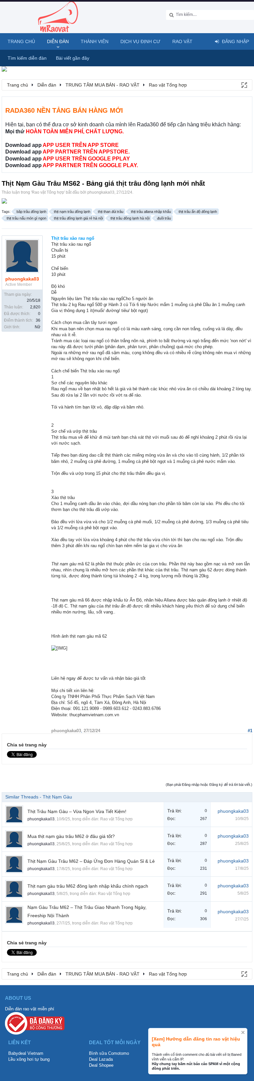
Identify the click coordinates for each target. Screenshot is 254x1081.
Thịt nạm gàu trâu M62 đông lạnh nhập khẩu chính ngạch (87, 886)
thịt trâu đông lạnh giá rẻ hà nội (78, 218)
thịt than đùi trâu (110, 212)
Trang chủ (21, 41)
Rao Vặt (182, 41)
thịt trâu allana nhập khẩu (151, 212)
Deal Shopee (101, 1065)
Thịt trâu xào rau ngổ (72, 238)
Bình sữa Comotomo (109, 1053)
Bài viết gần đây (72, 58)
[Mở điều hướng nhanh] (243, 84)
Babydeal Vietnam (25, 1053)
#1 (250, 730)
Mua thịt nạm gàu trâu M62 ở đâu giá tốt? (71, 836)
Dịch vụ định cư (140, 41)
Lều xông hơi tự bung (29, 1059)
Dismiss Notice (242, 1032)
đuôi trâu (164, 218)
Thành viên (94, 41)
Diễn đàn (58, 41)
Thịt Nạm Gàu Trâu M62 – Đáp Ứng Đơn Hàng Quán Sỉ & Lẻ (91, 861)
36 (38, 320)
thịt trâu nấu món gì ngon (26, 218)
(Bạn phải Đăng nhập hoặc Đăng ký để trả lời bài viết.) (209, 785)
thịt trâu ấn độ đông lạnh (198, 212)
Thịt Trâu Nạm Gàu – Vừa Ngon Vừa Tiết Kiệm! (76, 811)
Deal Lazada (101, 1059)
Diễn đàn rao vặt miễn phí (29, 1008)
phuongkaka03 (100, 192)
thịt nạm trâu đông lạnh (72, 212)
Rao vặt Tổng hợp (48, 192)
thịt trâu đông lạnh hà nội (129, 218)
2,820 (35, 307)
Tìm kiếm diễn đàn (27, 58)
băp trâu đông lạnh (31, 212)
